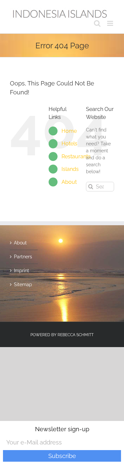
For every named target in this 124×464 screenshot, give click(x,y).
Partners (23, 256)
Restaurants (76, 156)
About (69, 182)
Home (69, 131)
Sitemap (23, 284)
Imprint (21, 270)
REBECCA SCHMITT (76, 335)
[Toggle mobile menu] (110, 23)
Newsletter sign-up (62, 429)
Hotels (69, 143)
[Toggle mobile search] (97, 23)
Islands (70, 169)
